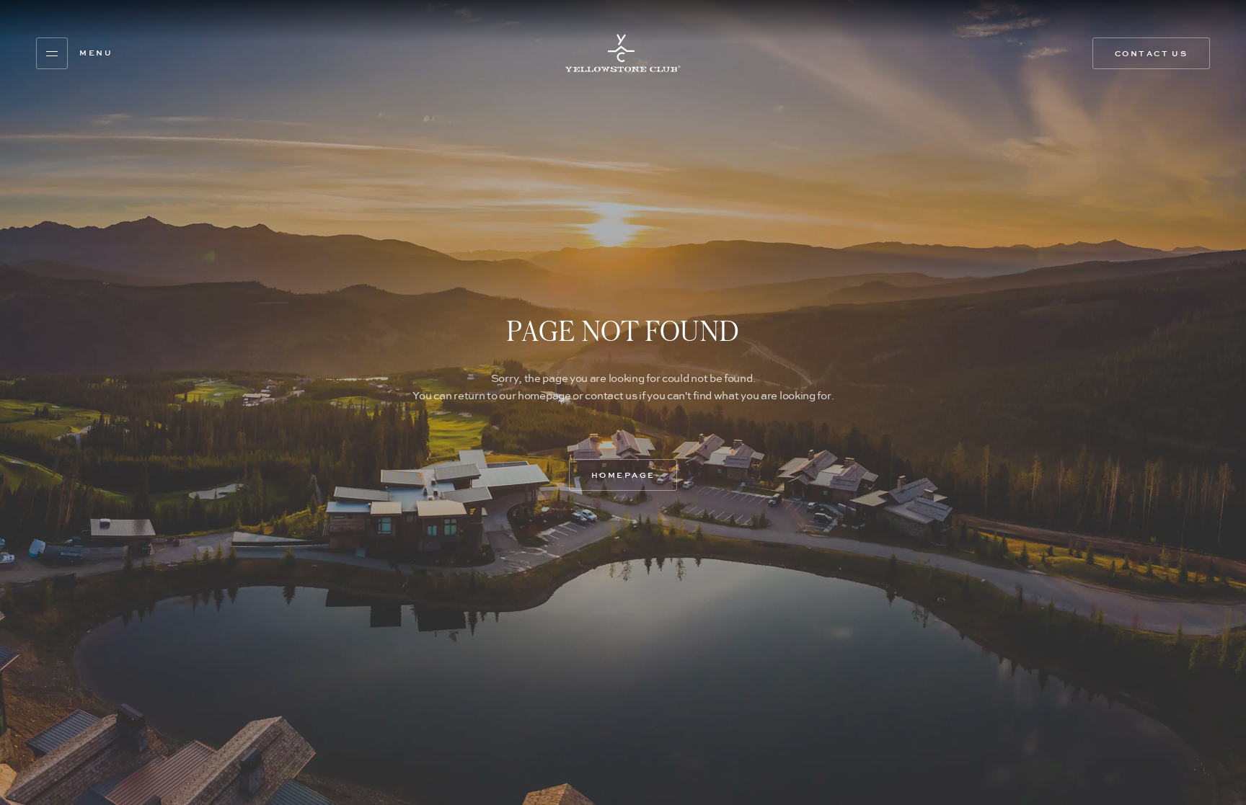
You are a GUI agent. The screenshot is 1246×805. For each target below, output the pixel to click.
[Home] (623, 53)
